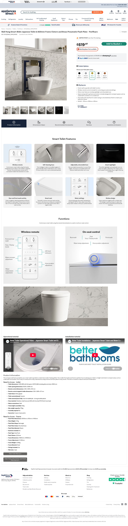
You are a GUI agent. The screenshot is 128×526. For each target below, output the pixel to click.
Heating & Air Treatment (93, 487)
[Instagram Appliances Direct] (121, 505)
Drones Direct (20, 504)
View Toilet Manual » (15, 453)
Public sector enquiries (50, 482)
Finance (25, 482)
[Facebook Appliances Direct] (125, 505)
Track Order (118, 13)
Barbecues (89, 489)
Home (3, 29)
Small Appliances (54, 19)
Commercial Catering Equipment (88, 19)
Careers (67, 482)
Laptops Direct (12, 504)
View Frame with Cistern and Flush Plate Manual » (15, 459)
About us (67, 478)
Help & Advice (123, 19)
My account (26, 484)
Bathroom (110, 19)
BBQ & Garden (101, 19)
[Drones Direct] (40, 1)
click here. (87, 512)
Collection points (27, 480)
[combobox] (62, 12)
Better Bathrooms (29, 504)
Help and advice (27, 475)
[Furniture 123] (67, 2)
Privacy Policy (117, 504)
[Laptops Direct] (26, 2)
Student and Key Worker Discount (32, 489)
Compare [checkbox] (124, 32)
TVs (76, 19)
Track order (26, 487)
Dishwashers (29, 19)
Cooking (3, 19)
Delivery (46, 478)
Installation (47, 480)
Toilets (14, 29)
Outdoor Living (45, 504)
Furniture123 (38, 504)
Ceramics (8, 29)
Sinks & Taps (63, 19)
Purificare (20, 29)
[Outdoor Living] (81, 1)
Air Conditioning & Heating (42, 19)
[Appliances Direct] (11, 2)
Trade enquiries (48, 484)
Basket (125, 13)
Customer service (27, 478)
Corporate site (69, 484)
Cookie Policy (109, 504)
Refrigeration (12, 19)
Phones (71, 19)
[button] (69, 68)
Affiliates (67, 480)
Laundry (20, 19)
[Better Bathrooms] (54, 2)
